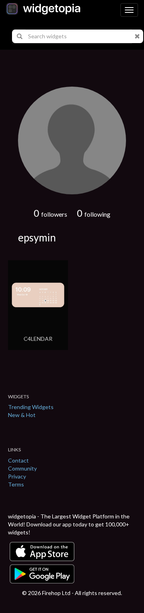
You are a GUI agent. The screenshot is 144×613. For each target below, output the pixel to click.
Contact (18, 460)
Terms (16, 484)
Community (22, 468)
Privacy (17, 476)
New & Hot (22, 414)
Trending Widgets (31, 406)
